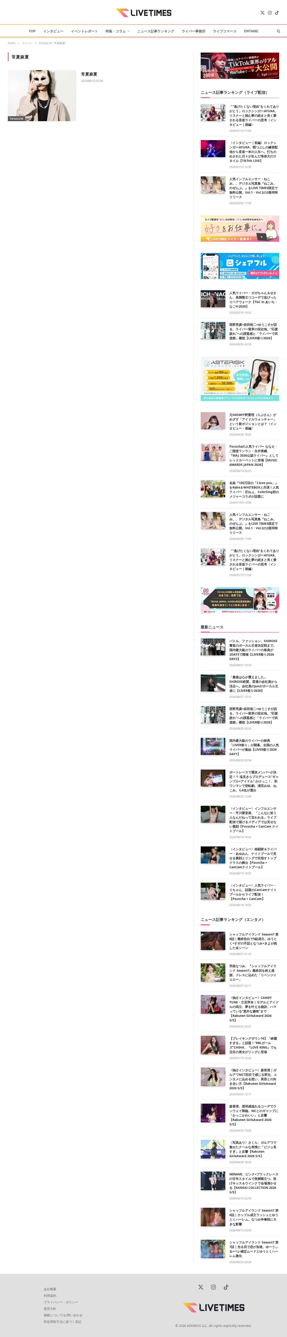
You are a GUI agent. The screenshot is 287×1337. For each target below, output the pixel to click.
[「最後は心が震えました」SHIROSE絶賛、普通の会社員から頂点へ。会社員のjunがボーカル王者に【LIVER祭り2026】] (213, 683)
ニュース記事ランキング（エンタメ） (233, 919)
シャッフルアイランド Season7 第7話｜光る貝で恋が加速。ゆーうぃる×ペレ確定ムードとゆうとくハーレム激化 (253, 1249)
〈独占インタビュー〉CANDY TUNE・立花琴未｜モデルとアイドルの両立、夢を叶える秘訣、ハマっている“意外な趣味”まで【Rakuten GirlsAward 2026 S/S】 (254, 1008)
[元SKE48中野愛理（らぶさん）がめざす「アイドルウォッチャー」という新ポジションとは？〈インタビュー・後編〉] (213, 420)
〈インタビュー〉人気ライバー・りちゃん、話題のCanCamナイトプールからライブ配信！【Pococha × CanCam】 (253, 892)
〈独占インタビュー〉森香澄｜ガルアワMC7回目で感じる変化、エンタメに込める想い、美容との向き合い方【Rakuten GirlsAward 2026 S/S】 (253, 1079)
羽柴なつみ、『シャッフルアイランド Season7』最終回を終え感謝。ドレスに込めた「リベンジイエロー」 (252, 973)
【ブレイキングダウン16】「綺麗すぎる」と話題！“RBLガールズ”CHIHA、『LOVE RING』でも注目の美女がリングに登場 (253, 1045)
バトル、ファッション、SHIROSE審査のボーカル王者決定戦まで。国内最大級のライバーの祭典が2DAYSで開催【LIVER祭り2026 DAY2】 (253, 650)
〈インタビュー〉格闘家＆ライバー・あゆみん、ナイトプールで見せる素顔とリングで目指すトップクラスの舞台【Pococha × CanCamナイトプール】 (252, 858)
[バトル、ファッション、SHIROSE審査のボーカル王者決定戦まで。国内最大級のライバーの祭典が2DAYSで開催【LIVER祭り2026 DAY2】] (213, 646)
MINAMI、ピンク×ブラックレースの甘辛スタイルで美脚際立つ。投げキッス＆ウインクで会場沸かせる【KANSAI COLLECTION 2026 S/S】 (253, 1183)
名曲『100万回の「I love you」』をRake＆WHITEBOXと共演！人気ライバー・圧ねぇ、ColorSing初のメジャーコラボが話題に (254, 489)
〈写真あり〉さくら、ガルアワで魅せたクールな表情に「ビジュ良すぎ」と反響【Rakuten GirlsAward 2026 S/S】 (252, 1149)
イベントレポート (84, 31)
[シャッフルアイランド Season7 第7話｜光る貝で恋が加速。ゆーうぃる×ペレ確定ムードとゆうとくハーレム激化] (213, 1249)
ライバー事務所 (193, 31)
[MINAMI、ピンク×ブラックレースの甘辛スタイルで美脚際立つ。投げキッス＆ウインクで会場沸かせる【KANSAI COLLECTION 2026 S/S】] (213, 1181)
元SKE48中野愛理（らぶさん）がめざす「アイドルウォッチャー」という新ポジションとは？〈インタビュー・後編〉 (252, 421)
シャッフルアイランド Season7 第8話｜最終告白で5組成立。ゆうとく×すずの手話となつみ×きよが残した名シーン (253, 941)
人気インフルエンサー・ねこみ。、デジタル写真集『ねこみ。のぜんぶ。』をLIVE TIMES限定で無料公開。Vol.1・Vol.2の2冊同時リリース (253, 188)
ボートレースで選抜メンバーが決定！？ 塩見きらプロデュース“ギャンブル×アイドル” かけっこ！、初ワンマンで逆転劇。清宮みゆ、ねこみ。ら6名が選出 (254, 781)
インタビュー (53, 31)
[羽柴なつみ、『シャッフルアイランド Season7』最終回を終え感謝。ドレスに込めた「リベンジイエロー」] (213, 972)
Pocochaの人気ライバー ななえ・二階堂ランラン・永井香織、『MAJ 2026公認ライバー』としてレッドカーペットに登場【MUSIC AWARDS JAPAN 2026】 (253, 455)
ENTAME (251, 31)
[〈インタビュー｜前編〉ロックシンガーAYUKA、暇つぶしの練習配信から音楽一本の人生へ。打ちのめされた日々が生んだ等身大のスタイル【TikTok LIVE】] (213, 148)
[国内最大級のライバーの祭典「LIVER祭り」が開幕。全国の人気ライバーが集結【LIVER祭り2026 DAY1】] (213, 746)
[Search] (278, 31)
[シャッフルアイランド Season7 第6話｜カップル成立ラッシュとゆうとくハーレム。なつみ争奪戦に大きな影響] (213, 1217)
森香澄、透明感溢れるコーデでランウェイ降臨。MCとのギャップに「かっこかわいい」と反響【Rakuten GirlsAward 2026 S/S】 (253, 1115)
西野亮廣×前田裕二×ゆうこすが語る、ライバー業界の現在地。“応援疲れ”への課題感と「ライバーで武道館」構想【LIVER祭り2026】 (253, 331)
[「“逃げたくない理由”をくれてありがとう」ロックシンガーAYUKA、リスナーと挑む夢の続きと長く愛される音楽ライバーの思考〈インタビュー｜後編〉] (213, 112)
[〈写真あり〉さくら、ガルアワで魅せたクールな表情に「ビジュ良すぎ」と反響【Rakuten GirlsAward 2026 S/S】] (213, 1149)
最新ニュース (212, 626)
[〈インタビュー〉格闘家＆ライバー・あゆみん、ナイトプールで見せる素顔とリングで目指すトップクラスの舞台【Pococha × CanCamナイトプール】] (213, 855)
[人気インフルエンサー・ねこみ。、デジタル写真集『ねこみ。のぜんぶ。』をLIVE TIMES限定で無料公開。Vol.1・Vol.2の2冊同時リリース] (213, 184)
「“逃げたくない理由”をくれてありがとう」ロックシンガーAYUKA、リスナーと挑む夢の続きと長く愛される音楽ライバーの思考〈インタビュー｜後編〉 (254, 115)
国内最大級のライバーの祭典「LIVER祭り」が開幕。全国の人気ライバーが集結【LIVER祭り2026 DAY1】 (254, 747)
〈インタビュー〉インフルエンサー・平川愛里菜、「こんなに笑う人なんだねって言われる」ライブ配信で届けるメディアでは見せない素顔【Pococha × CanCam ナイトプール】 (253, 819)
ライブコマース (225, 31)
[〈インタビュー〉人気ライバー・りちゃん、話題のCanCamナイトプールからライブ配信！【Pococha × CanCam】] (213, 891)
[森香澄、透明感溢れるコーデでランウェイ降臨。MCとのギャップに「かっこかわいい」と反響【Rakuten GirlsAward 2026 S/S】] (213, 1113)
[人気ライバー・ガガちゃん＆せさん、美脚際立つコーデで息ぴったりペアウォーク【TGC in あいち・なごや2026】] (213, 298)
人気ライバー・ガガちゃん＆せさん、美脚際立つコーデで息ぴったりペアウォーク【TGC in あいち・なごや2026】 (253, 299)
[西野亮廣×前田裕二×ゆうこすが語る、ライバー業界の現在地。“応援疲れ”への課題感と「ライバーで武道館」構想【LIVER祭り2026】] (213, 330)
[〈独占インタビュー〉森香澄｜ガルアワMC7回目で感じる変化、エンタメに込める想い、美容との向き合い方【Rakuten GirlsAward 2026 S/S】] (213, 1076)
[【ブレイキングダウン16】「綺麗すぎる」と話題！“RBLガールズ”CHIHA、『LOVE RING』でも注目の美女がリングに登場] (213, 1045)
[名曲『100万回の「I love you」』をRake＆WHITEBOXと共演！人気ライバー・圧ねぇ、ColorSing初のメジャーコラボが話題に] (213, 488)
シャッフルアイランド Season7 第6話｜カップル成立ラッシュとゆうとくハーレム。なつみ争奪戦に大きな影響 (253, 1217)
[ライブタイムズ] (143, 12)
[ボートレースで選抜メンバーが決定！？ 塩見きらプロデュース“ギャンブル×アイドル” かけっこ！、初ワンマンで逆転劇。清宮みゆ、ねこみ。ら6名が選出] (213, 778)
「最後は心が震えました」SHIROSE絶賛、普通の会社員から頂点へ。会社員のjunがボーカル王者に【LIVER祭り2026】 (253, 684)
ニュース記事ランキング (155, 31)
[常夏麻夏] (42, 95)
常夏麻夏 (89, 74)
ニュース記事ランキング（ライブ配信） (235, 92)
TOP (32, 31)
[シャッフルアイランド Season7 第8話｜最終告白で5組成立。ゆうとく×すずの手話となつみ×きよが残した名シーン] (213, 941)
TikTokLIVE (16, 118)
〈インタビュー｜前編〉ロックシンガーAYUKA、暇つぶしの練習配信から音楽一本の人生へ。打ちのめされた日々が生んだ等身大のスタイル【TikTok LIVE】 (253, 152)
